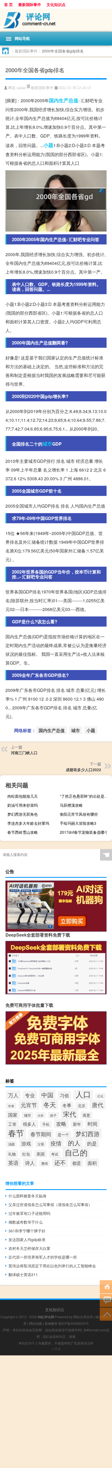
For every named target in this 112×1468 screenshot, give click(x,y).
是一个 (63, 1134)
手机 (45, 1124)
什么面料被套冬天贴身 (27, 1195)
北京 (81, 1105)
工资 (12, 1124)
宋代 (69, 1114)
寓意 (86, 1115)
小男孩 (56, 1348)
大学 (40, 1115)
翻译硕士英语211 (23, 1274)
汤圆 (11, 1144)
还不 (60, 1162)
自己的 (76, 1152)
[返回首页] (106, 1286)
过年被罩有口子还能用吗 (29, 1213)
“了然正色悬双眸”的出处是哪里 (85, 796)
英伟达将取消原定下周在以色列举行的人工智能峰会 (52, 1265)
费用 (44, 1163)
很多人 (29, 1124)
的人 (74, 1142)
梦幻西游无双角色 (22, 814)
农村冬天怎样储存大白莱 (29, 1248)
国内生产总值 (63, 100)
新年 (77, 1124)
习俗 (64, 1095)
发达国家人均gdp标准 (26, 1239)
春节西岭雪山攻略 (22, 832)
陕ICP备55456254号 (73, 1323)
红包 (26, 1154)
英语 (13, 1162)
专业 (30, 1095)
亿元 (100, 1096)
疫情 (56, 1143)
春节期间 (40, 1134)
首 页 (8, 4)
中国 (47, 1094)
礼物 (12, 1154)
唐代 (97, 1105)
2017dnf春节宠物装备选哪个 (84, 832)
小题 (48, 145)
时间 (92, 1123)
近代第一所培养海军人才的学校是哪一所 (42, 1257)
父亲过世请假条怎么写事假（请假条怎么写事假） (50, 1204)
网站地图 (35, 1323)
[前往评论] (106, 1300)
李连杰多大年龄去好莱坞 (28, 823)
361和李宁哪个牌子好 (26, 1230)
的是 (92, 1143)
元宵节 (29, 1105)
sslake (21, 88)
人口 (83, 1094)
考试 (54, 1154)
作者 (11, 1106)
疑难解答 (51, 1323)
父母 (41, 1144)
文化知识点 (56, 4)
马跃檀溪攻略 (71, 805)
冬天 (49, 1104)
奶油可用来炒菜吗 (22, 805)
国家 (12, 1114)
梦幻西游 (87, 1133)
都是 (76, 1163)
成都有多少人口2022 (83, 769)
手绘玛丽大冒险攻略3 (78, 823)
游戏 (26, 1143)
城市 (47, 443)
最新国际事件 (29, 4)
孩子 (53, 1115)
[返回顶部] (106, 1314)
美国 (40, 1154)
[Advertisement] (56, 1411)
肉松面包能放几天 (22, 796)
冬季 (67, 1105)
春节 (16, 1132)
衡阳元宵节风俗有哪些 (79, 814)
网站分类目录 (83, 1316)
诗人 (30, 1162)
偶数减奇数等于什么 (25, 1222)
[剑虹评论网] (56, 20)
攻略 (61, 1123)
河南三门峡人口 (24, 752)
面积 (92, 1162)
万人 (13, 1095)
